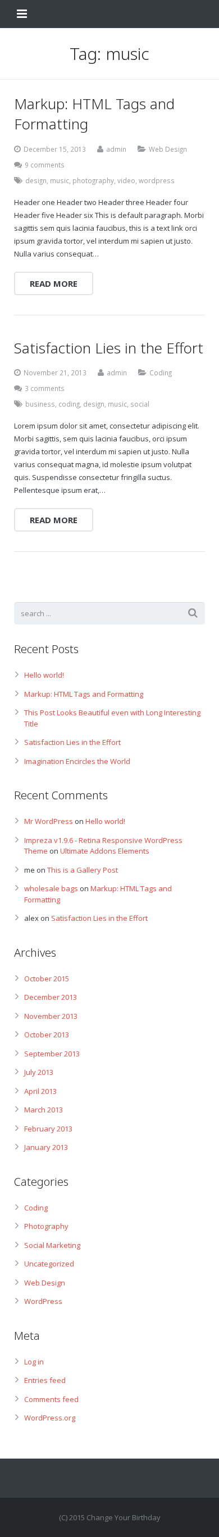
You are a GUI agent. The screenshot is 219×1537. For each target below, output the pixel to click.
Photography (46, 1226)
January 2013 (46, 1147)
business (40, 403)
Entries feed (45, 1380)
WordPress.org (49, 1418)
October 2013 (46, 1035)
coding (69, 403)
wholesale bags (51, 888)
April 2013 (40, 1091)
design (36, 180)
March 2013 (43, 1110)
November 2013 (50, 1016)
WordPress (43, 1301)
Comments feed (51, 1399)
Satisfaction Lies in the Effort (72, 742)
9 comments (45, 164)
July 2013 (38, 1072)
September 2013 (52, 1054)
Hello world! (44, 675)
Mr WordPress (48, 821)
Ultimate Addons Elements (104, 851)
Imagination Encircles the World (77, 761)
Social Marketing (52, 1245)
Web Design (168, 149)
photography (93, 180)
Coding (160, 372)
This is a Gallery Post (82, 870)
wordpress (157, 180)
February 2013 (48, 1129)
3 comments (45, 388)
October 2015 (46, 979)
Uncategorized (49, 1264)
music (59, 180)
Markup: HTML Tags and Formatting (83, 694)
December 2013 (50, 997)
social (139, 403)
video (126, 180)
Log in (34, 1362)
